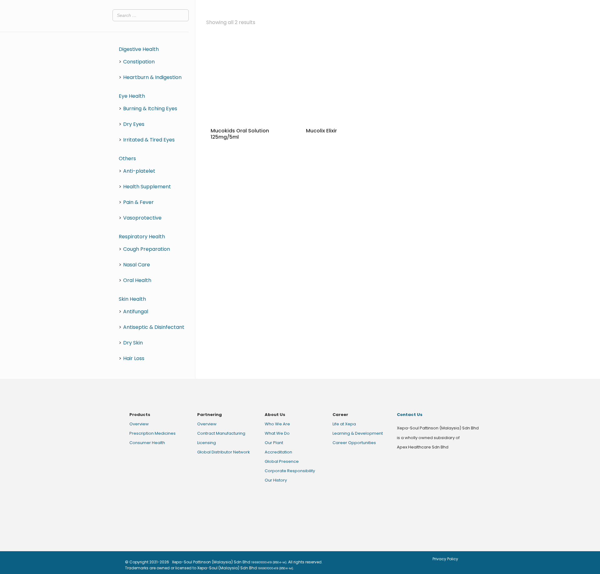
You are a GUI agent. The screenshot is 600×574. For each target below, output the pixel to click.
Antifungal (135, 311)
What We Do (277, 433)
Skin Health (132, 299)
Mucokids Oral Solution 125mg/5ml (240, 134)
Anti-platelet (139, 171)
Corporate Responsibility (290, 471)
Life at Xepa (344, 424)
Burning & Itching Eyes (150, 108)
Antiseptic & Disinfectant (153, 327)
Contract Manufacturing (221, 433)
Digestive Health (139, 49)
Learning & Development (357, 433)
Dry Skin (133, 342)
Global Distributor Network (223, 452)
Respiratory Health (142, 236)
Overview (139, 424)
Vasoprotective (142, 217)
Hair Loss (133, 358)
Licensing (206, 443)
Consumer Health (147, 443)
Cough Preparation (146, 249)
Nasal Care (136, 264)
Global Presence (282, 461)
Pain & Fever (138, 202)
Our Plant (274, 443)
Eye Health (132, 96)
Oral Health (137, 280)
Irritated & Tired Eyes (149, 139)
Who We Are (277, 424)
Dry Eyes (133, 124)
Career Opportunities (354, 443)
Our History (276, 480)
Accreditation (278, 452)
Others (127, 158)
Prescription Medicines (152, 433)
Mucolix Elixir (321, 130)
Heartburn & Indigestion (152, 77)
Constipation (139, 61)
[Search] (182, 15)
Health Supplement (147, 186)
